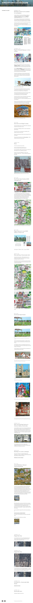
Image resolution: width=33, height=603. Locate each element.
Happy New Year (18, 536)
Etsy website (26, 137)
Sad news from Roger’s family (21, 123)
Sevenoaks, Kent (18, 591)
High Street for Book (17, 585)
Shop (15, 143)
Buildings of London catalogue (21, 451)
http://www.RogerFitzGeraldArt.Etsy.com (20, 147)
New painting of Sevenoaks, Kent (22, 255)
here (28, 103)
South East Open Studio (20, 314)
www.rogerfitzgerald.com (15, 3)
